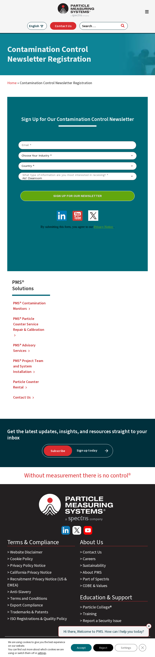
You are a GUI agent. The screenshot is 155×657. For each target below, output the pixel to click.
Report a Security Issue (102, 620)
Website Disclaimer (26, 551)
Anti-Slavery (20, 591)
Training (90, 613)
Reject (103, 648)
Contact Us (63, 26)
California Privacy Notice (30, 572)
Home (12, 82)
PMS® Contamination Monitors (29, 306)
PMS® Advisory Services (24, 348)
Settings (126, 648)
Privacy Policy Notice (27, 565)
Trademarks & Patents (29, 611)
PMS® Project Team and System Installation (28, 366)
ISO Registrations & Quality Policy (38, 618)
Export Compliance (26, 604)
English (34, 26)
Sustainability (94, 565)
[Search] (123, 26)
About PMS (92, 572)
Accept (81, 648)
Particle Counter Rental (26, 384)
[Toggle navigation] (147, 13)
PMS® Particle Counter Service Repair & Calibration (28, 324)
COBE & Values (95, 585)
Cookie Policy (21, 558)
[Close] (149, 626)
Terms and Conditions (28, 598)
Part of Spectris (96, 578)
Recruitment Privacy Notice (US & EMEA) (37, 581)
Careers (89, 558)
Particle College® (97, 606)
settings (42, 653)
